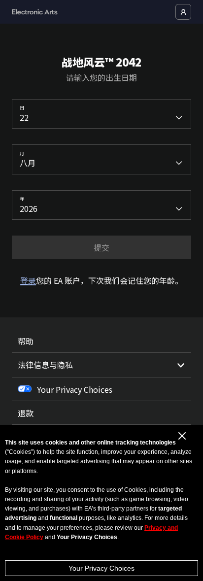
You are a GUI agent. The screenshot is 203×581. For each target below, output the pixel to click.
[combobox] (101, 114)
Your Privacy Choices (101, 568)
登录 (28, 280)
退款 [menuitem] (26, 413)
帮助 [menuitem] (26, 341)
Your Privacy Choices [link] (74, 389)
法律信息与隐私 (45, 365)
